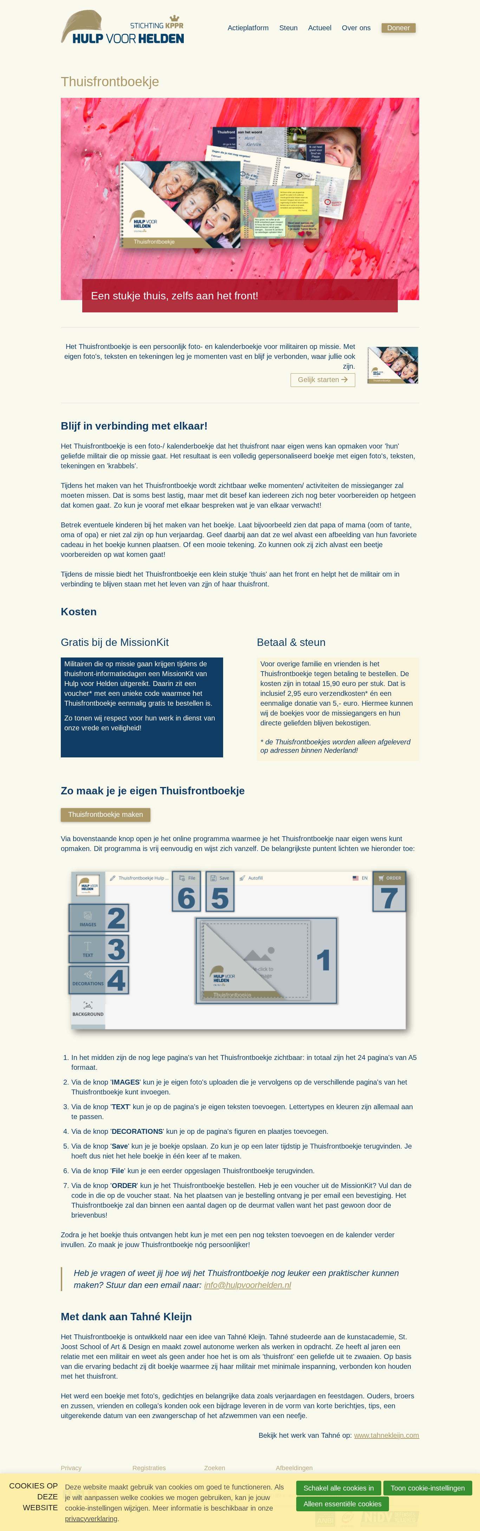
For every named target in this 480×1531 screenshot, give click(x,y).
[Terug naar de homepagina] (122, 28)
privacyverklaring (91, 1519)
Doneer (398, 28)
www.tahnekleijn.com (386, 1435)
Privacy (71, 1468)
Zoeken (214, 1468)
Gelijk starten (318, 379)
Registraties (149, 1468)
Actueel (319, 28)
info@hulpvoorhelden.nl (247, 1285)
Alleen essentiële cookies (343, 1504)
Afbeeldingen (294, 1468)
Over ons (356, 28)
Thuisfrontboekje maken (105, 814)
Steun (288, 28)
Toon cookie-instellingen (428, 1488)
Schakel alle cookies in (339, 1488)
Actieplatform (248, 28)
